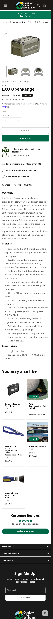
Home (4, 22)
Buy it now (25, 138)
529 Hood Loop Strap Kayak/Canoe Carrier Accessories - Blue (13, 450)
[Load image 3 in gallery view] (38, 71)
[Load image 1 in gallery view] (12, 71)
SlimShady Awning (37, 446)
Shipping (5, 99)
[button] (5, 5)
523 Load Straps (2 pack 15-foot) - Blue (13, 495)
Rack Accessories (17, 22)
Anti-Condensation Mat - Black (37, 406)
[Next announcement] (46, 15)
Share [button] (7, 185)
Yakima (5, 86)
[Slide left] (3, 72)
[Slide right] (48, 72)
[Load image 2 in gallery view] (25, 71)
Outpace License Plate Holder (12, 405)
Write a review (25, 531)
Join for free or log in (20, 155)
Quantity (5, 115)
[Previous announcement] (5, 15)
